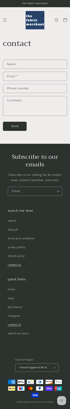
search (12, 220)
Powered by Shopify (46, 402)
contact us (14, 264)
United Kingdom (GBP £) (33, 367)
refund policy (16, 256)
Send (14, 126)
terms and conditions (21, 238)
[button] (5, 20)
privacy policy (16, 247)
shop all (13, 229)
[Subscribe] (57, 191)
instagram (14, 316)
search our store (18, 333)
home (11, 289)
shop (11, 298)
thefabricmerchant (30, 402)
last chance (15, 307)
